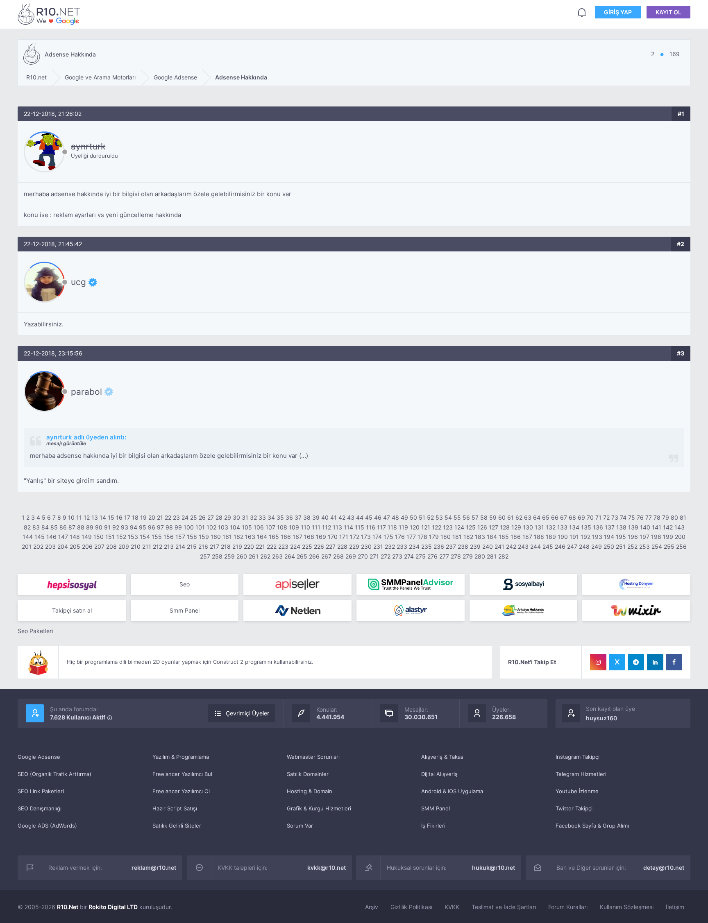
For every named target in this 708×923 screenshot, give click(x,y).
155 (157, 536)
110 (305, 527)
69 (581, 517)
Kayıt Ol (668, 12)
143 (679, 527)
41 (333, 517)
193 (597, 536)
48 (395, 517)
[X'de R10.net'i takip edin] (617, 662)
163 (250, 536)
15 (111, 517)
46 (377, 517)
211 (146, 546)
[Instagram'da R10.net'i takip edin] (598, 662)
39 (316, 517)
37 (298, 517)
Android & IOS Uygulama (452, 791)
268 (338, 556)
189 (551, 536)
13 (94, 517)
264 (289, 556)
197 (644, 536)
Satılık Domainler (308, 774)
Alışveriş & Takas (442, 756)
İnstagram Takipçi (577, 756)
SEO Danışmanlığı (39, 808)
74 (623, 517)
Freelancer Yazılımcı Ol (181, 791)
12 (87, 517)
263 (277, 556)
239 (475, 546)
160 (216, 536)
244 (535, 546)
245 (547, 546)
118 (392, 527)
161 (227, 536)
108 (282, 527)
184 (492, 536)
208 (111, 546)
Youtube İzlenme (577, 791)
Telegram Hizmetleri (581, 774)
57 (475, 517)
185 (504, 536)
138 (621, 527)
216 (203, 546)
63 (527, 517)
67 (563, 517)
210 (136, 546)
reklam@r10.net (154, 867)
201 (27, 546)
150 (98, 536)
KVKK (452, 906)
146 (51, 536)
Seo (184, 584)
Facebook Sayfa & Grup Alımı (592, 825)
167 (297, 536)
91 (107, 527)
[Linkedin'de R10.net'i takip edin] (655, 662)
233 (402, 546)
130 (528, 527)
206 (87, 546)
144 (28, 536)
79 (665, 517)
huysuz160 (601, 718)
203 (50, 546)
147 (63, 536)
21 (160, 517)
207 (99, 546)
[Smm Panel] (72, 584)
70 (590, 517)
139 (633, 527)
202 (38, 546)
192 (585, 536)
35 (280, 517)
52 (430, 517)
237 (451, 546)
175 (388, 536)
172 (354, 536)
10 (71, 517)
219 (237, 546)
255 (669, 546)
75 (631, 517)
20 (151, 517)
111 (316, 527)
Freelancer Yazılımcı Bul (182, 774)
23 (176, 517)
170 (333, 536)
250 (609, 546)
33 (262, 517)
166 (286, 536)
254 (656, 546)
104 (235, 527)
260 (241, 556)
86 (63, 527)
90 (98, 527)
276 (432, 556)
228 (342, 546)
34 (271, 517)
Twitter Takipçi (574, 808)
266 (314, 556)
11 (79, 517)
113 (337, 527)
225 (307, 546)
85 (54, 527)
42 (341, 517)
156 (168, 536)
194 (609, 536)
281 (492, 556)
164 (262, 536)
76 (640, 517)
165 (274, 536)
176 (400, 536)
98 (169, 527)
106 (259, 527)
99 (178, 527)
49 (404, 517)
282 (503, 556)
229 (354, 546)
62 (518, 517)
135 (586, 527)
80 (674, 517)
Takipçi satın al (72, 610)
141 (656, 527)
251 (621, 546)
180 (445, 536)
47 (386, 517)
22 (168, 517)
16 (119, 517)
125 (471, 527)
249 (596, 546)
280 (479, 556)
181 (457, 536)
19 (143, 517)
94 (133, 527)
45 (368, 517)
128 (505, 527)
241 (499, 546)
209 (123, 546)
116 (370, 527)
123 (448, 527)
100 (189, 527)
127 (493, 527)
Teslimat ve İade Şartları (504, 906)
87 (71, 527)
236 (438, 546)
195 (621, 536)
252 (632, 546)
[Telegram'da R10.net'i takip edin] (636, 662)
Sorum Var (300, 825)
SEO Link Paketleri (41, 791)
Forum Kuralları (568, 906)
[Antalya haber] (524, 610)
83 (36, 527)
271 (374, 556)
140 (645, 527)
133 (562, 527)
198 (656, 536)
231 (378, 546)
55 (457, 517)
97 (160, 527)
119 (403, 527)
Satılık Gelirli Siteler (176, 825)
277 (444, 556)
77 (648, 517)
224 (295, 546)
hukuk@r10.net (493, 867)
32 (253, 517)
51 (422, 517)
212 (157, 546)
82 (27, 527)
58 (484, 517)
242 (511, 546)
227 (331, 546)
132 (551, 527)
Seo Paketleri (35, 630)
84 (45, 527)
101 (200, 527)
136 (598, 527)
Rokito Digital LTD (113, 906)
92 (115, 527)
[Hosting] (636, 584)
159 (204, 536)
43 (350, 517)
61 (510, 517)
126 (482, 527)
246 (560, 546)
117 (381, 527)
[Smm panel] (410, 584)
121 (425, 527)
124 (459, 527)
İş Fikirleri (433, 825)
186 (516, 536)
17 (127, 517)
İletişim (675, 906)
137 (610, 527)
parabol (86, 391)
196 (633, 536)
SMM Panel (435, 808)
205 (75, 546)
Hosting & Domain (309, 791)
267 (326, 556)
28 (219, 517)
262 (265, 556)
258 (217, 556)
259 (229, 556)
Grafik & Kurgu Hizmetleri (319, 808)
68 (572, 517)
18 (135, 517)
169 (321, 536)
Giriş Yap (618, 12)
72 (606, 517)
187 (527, 536)
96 (151, 527)
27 (210, 517)
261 (254, 556)
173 (366, 536)
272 (385, 556)
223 (283, 546)
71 (598, 517)
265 (302, 556)
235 (426, 546)
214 (180, 546)
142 (668, 527)
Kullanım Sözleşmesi (627, 906)
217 (214, 546)
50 (413, 517)
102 (211, 527)
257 (205, 556)
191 (574, 536)
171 (343, 536)
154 (145, 536)
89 (89, 527)
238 (463, 546)
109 (294, 527)
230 (366, 546)
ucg (78, 282)
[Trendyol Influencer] (636, 610)
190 (563, 536)
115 (359, 527)
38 (307, 517)
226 (319, 546)
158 (192, 536)
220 (249, 546)
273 (397, 556)
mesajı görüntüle (66, 443)
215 (192, 546)
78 (657, 517)
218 (226, 546)
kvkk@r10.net (326, 867)
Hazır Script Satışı (174, 808)
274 (409, 556)
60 (502, 517)
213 (169, 546)
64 (536, 517)
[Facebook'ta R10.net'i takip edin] (674, 662)
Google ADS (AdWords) (47, 825)
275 (420, 556)
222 (272, 546)
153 (133, 536)
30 (236, 517)
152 (121, 536)
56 (466, 517)
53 (439, 517)
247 (572, 546)
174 (377, 536)
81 (683, 517)
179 (434, 536)
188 (539, 536)
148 (75, 536)
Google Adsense (39, 756)
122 (436, 527)
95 (142, 527)
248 (584, 546)
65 (545, 517)
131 (539, 527)
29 (227, 517)
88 (80, 527)
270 (363, 556)
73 (614, 517)
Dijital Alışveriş (439, 774)
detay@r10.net (663, 867)
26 (202, 517)
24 (185, 517)
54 (448, 517)
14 (103, 517)
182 (468, 536)
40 (325, 517)
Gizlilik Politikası (411, 906)
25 (193, 517)
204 (62, 546)
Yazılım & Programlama (180, 756)
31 (245, 517)
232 (390, 546)
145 (39, 536)
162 (238, 536)
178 (422, 536)
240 (487, 546)
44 (359, 517)
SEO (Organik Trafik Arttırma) (54, 774)
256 (681, 546)
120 (415, 527)
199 (668, 536)
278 (456, 556)
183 (480, 536)
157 (180, 536)
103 (223, 527)
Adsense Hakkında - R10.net (50, 13)
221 (260, 546)
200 (680, 536)
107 (270, 527)
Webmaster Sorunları (313, 756)
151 (110, 536)
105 (247, 527)
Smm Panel (185, 610)
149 (87, 536)
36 (289, 517)
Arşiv (371, 906)
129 (516, 527)
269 (350, 556)
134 (574, 527)
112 (326, 527)
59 (493, 517)
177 (411, 536)
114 (348, 527)
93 (124, 527)
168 (309, 536)
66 (554, 517)
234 (414, 546)
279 (468, 556)
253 (644, 546)
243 (523, 546)
